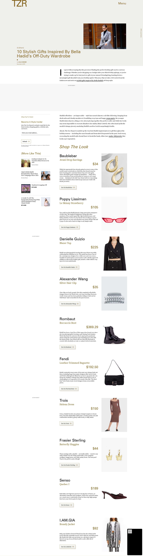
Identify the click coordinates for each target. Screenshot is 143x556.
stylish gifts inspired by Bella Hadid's (90, 80)
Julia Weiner (22, 62)
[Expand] (129, 530)
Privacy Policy (26, 146)
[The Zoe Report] (19, 3)
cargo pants (110, 118)
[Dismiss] (140, 530)
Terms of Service (46, 145)
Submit (25, 141)
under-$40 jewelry (115, 136)
